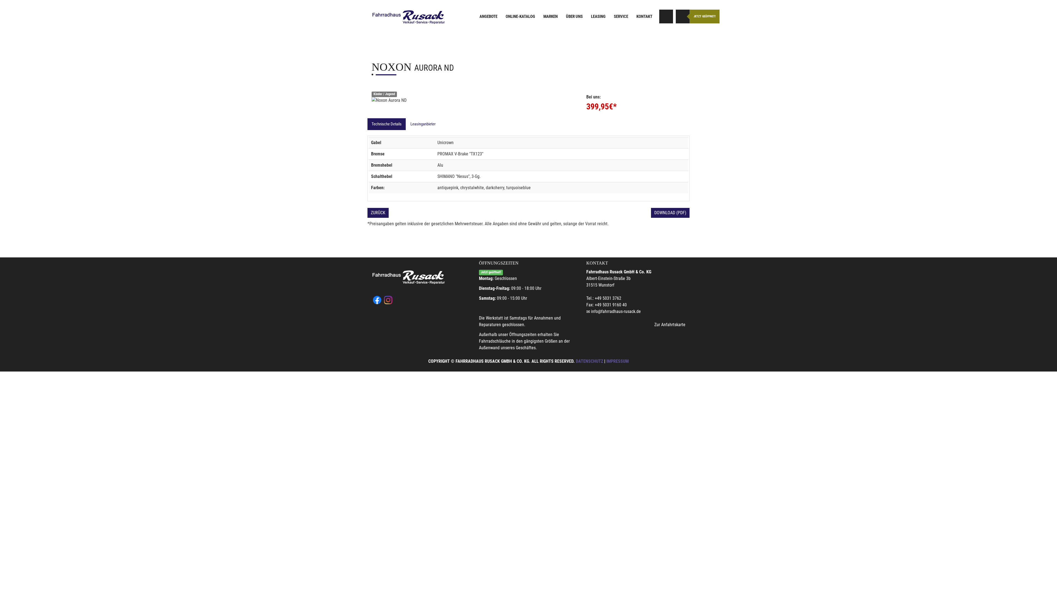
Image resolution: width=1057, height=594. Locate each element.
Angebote (488, 16)
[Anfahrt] (666, 16)
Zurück (378, 212)
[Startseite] (409, 17)
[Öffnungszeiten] (683, 16)
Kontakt (644, 16)
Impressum (617, 361)
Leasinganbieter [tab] (423, 124)
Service (621, 16)
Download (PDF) (670, 212)
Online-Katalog (520, 16)
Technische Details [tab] (387, 124)
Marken (550, 16)
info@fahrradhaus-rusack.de (616, 311)
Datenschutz (589, 361)
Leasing (598, 16)
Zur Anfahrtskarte (669, 324)
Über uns (574, 16)
